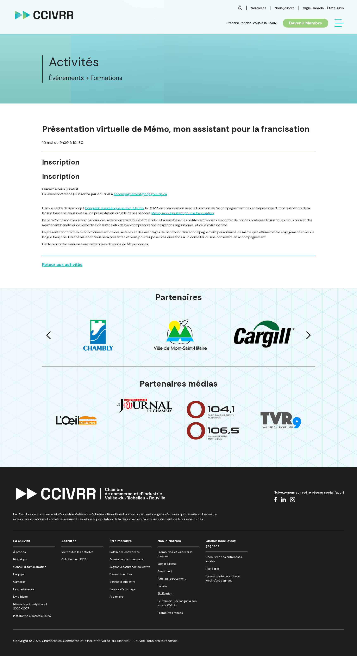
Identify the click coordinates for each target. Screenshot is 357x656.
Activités (68, 541)
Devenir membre (120, 574)
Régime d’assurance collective (129, 567)
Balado (162, 586)
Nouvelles (258, 8)
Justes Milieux (167, 564)
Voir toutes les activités (77, 552)
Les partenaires (23, 589)
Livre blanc (20, 596)
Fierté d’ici (212, 569)
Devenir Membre (305, 23)
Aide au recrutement (172, 578)
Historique (20, 559)
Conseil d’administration (29, 567)
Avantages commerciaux (126, 559)
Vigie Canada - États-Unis (323, 8)
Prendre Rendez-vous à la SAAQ (252, 23)
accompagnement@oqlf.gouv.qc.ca (140, 194)
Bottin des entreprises (124, 552)
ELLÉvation (165, 593)
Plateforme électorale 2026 (32, 616)
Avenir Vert (165, 571)
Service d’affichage (122, 589)
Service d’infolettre (122, 582)
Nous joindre (284, 8)
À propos (19, 552)
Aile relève (116, 596)
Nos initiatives (169, 541)
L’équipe (19, 574)
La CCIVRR (21, 541)
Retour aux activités (62, 264)
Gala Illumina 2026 (74, 559)
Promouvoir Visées (170, 613)
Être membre (120, 541)
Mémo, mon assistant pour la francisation (182, 213)
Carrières (19, 582)
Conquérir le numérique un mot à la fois (114, 208)
